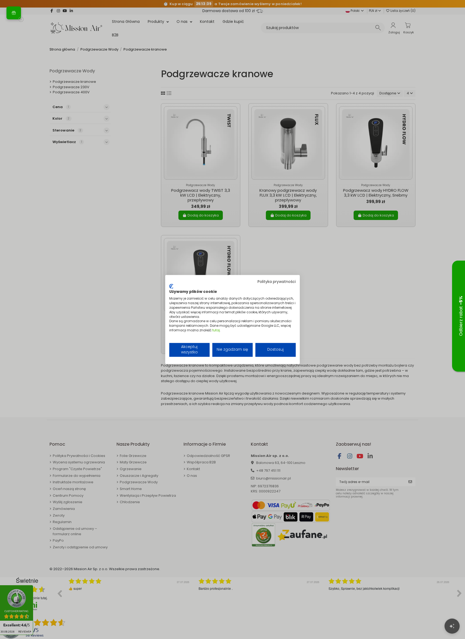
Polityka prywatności (277, 281)
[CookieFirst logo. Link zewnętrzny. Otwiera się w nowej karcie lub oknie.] (171, 286)
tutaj (216, 330)
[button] (13, 12)
